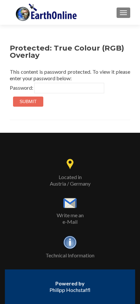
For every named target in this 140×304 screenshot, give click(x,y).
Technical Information (70, 255)
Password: (22, 87)
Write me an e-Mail (70, 218)
